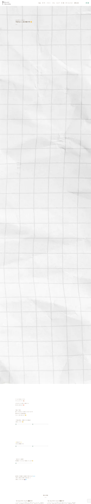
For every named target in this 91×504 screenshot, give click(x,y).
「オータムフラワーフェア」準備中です (55, 500)
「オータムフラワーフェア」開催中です (24, 500)
